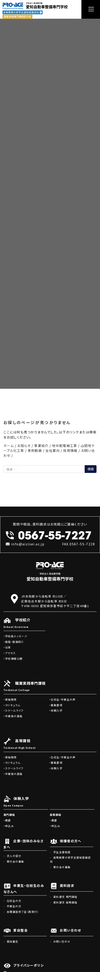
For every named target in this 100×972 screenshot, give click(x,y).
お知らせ (24, 445)
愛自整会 (12, 941)
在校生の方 (14, 901)
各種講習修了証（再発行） (23, 912)
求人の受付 (14, 856)
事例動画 (35, 450)
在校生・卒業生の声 (63, 699)
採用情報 (70, 450)
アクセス (10, 653)
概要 (8, 820)
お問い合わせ (61, 941)
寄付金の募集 (15, 861)
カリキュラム (12, 705)
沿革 (8, 647)
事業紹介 (41, 445)
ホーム (8, 445)
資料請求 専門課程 (65, 897)
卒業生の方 (14, 906)
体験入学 (56, 710)
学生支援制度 (61, 852)
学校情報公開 (13, 658)
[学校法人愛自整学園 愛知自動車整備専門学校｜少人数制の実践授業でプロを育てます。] (35, 5)
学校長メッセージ (16, 636)
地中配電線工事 (64, 445)
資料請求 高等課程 (65, 902)
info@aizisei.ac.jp (27, 544)
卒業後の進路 (13, 716)
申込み (9, 826)
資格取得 (11, 699)
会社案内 (52, 450)
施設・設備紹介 (14, 642)
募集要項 (56, 705)
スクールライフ (14, 710)
